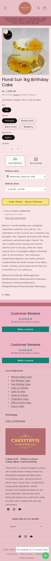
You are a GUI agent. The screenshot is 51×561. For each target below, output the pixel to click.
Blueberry (28, 127)
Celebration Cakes (20, 399)
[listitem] (15, 161)
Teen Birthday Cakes (21, 384)
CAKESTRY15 (14, 550)
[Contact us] (45, 555)
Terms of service (26, 554)
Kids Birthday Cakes (20, 380)
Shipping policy (41, 554)
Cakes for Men (18, 391)
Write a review (25, 329)
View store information (15, 218)
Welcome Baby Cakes (21, 377)
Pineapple (9, 120)
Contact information (26, 558)
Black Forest (11, 127)
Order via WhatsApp (15, 421)
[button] (5, 8)
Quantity (5, 143)
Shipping (16, 95)
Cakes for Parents (19, 395)
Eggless (8, 137)
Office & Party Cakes (21, 402)
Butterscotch (27, 120)
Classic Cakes (17, 406)
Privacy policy (12, 554)
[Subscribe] (41, 526)
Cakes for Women (19, 388)
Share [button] (7, 294)
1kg (6, 110)
